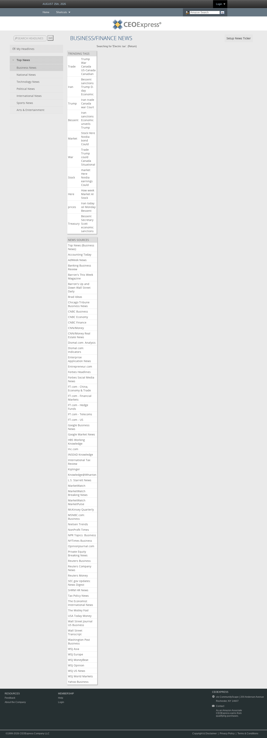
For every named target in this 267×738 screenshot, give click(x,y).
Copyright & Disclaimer (204, 733)
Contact (220, 706)
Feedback (10, 698)
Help (60, 698)
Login (219, 4)
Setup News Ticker (239, 38)
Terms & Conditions (247, 733)
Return (132, 46)
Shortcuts (61, 12)
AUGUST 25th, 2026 (54, 4)
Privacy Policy (227, 733)
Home (46, 12)
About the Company (15, 702)
